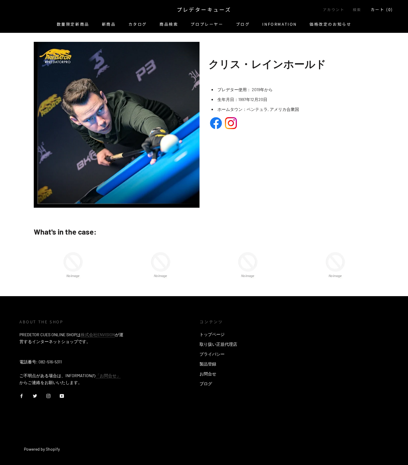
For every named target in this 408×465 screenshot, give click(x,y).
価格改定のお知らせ (330, 24)
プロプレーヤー (207, 24)
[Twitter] (35, 395)
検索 (357, 9)
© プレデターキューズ (46, 440)
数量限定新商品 (73, 24)
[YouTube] (62, 395)
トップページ (212, 334)
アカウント (333, 9)
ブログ (243, 24)
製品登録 (208, 363)
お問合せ (208, 373)
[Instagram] (48, 395)
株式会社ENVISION (98, 334)
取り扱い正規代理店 (218, 344)
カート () (382, 9)
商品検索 (168, 24)
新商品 (109, 24)
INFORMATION (279, 24)
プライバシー (212, 354)
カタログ (137, 24)
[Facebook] (21, 395)
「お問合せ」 (108, 375)
